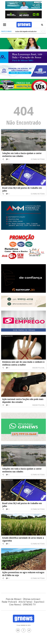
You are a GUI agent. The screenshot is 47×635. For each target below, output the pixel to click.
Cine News (14, 604)
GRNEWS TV (29, 604)
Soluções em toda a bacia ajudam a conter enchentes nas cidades (22, 155)
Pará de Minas (13, 599)
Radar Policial (38, 368)
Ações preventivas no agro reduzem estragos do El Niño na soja (23, 574)
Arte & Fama (24, 601)
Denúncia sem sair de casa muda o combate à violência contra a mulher (23, 363)
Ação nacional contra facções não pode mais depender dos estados (22, 401)
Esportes (38, 601)
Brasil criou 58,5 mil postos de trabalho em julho (22, 189)
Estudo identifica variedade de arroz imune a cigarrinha (23, 539)
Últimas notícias (38, 159)
